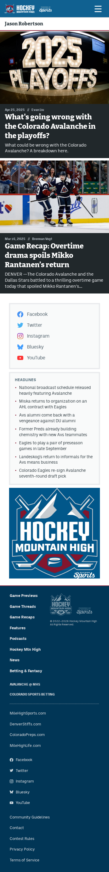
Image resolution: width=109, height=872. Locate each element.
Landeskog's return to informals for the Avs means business (56, 459)
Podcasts (18, 638)
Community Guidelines (30, 817)
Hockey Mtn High (25, 649)
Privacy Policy (22, 849)
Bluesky (35, 347)
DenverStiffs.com (25, 724)
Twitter (34, 325)
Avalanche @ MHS (25, 684)
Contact (17, 827)
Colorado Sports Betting (32, 694)
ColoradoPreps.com (27, 734)
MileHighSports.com (28, 713)
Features (18, 628)
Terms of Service (24, 860)
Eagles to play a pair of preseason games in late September (51, 445)
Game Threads (23, 606)
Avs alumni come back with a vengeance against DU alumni (47, 418)
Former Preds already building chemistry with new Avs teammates (53, 431)
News (15, 660)
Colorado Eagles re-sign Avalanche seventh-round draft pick (52, 473)
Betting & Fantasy (26, 671)
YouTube (36, 358)
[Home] (28, 9)
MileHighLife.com (25, 745)
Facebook (37, 314)
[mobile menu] (98, 9)
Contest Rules (22, 838)
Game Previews (24, 595)
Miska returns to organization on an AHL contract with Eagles (53, 404)
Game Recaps (22, 617)
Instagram (38, 336)
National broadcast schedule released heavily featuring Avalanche (55, 390)
